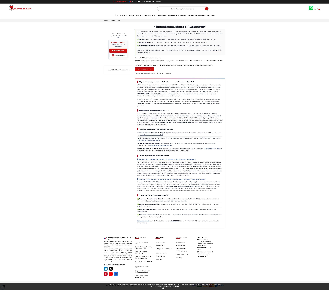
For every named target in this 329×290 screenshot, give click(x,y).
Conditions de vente (181, 251)
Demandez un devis (143, 221)
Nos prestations (160, 245)
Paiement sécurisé (181, 248)
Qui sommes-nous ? (161, 242)
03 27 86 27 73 (202, 245)
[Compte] (315, 8)
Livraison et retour (181, 245)
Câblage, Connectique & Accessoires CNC (141, 276)
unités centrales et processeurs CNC (148, 140)
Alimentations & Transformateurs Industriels (143, 262)
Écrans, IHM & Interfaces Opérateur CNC (141, 252)
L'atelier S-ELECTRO (161, 253)
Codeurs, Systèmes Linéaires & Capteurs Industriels (143, 247)
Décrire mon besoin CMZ (144, 69)
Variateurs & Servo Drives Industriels (141, 242)
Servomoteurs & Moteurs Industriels (141, 266)
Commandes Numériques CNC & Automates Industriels (143, 257)
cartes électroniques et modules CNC (151, 135)
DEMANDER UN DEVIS (118, 50)
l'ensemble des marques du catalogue (160, 73)
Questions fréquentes (182, 254)
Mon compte (179, 257)
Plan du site (159, 259)
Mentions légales (160, 256)
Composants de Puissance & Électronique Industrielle (142, 271)
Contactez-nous (180, 242)
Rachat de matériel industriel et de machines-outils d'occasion (164, 249)
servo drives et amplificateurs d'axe (161, 145)
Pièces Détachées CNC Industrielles (118, 70)
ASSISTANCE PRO (119, 55)
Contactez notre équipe (212, 148)
